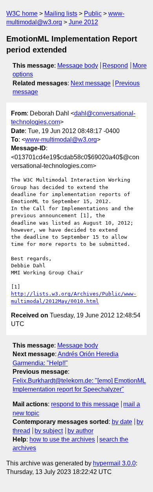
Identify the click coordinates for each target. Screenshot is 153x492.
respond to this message (85, 404)
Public (93, 13)
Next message (91, 83)
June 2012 (83, 22)
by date (122, 421)
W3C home (22, 13)
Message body (77, 65)
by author (80, 430)
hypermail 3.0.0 (114, 463)
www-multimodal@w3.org (61, 139)
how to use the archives (62, 439)
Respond (115, 65)
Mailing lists (60, 13)
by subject (49, 430)
